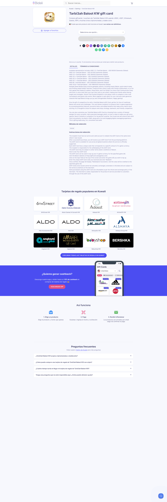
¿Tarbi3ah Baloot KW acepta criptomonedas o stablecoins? (57, 356)
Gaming (77, 8)
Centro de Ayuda (81, 350)
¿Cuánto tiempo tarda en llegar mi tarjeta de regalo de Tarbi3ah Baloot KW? (62, 368)
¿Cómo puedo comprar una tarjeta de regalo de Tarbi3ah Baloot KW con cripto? (64, 362)
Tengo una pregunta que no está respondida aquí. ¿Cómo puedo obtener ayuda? (64, 375)
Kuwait (71, 8)
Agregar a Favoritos (51, 30)
